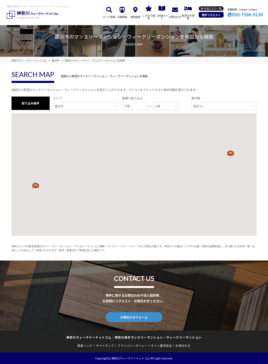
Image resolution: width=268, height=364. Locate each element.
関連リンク (85, 345)
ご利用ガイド (162, 17)
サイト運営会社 (161, 345)
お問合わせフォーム (134, 317)
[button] (36, 186)
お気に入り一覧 (213, 8)
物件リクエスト (211, 15)
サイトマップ (105, 345)
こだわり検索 (148, 17)
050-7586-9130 (247, 14)
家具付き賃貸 (188, 17)
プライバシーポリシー (132, 345)
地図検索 (135, 17)
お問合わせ (175, 17)
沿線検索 (122, 17)
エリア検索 (109, 17)
